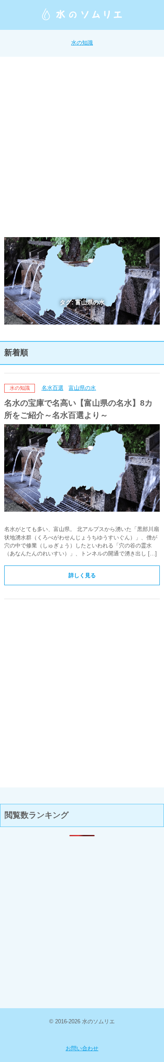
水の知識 (82, 43)
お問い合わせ (82, 1048)
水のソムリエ (82, 14)
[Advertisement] (82, 147)
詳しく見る (82, 575)
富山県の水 (82, 388)
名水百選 (52, 388)
